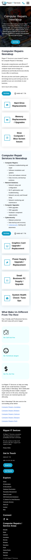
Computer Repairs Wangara (11, 417)
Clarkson (5, 534)
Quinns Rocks (7, 550)
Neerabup (5, 545)
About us (5, 504)
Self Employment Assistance (10, 496)
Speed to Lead (7, 494)
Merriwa (5, 539)
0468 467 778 (21, 93)
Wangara (5, 552)
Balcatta (5, 529)
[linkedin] (7, 519)
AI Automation (7, 484)
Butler (4, 532)
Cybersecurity (13, 225)
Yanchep (5, 555)
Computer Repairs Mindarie (10, 410)
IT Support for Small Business (11, 499)
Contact (5, 507)
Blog (4, 509)
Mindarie (5, 542)
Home (4, 481)
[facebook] (4, 519)
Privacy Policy (7, 447)
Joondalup (6, 537)
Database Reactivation (9, 489)
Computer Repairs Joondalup (11, 407)
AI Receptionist (7, 486)
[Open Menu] (28, 3)
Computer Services (8, 502)
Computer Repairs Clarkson (11, 414)
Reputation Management (10, 491)
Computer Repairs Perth (9, 421)
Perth (4, 547)
